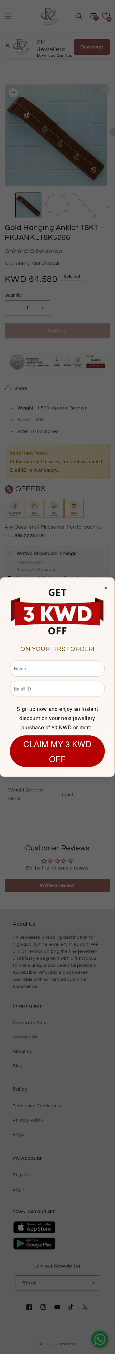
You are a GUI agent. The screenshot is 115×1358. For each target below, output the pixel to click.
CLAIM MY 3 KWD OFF (57, 751)
